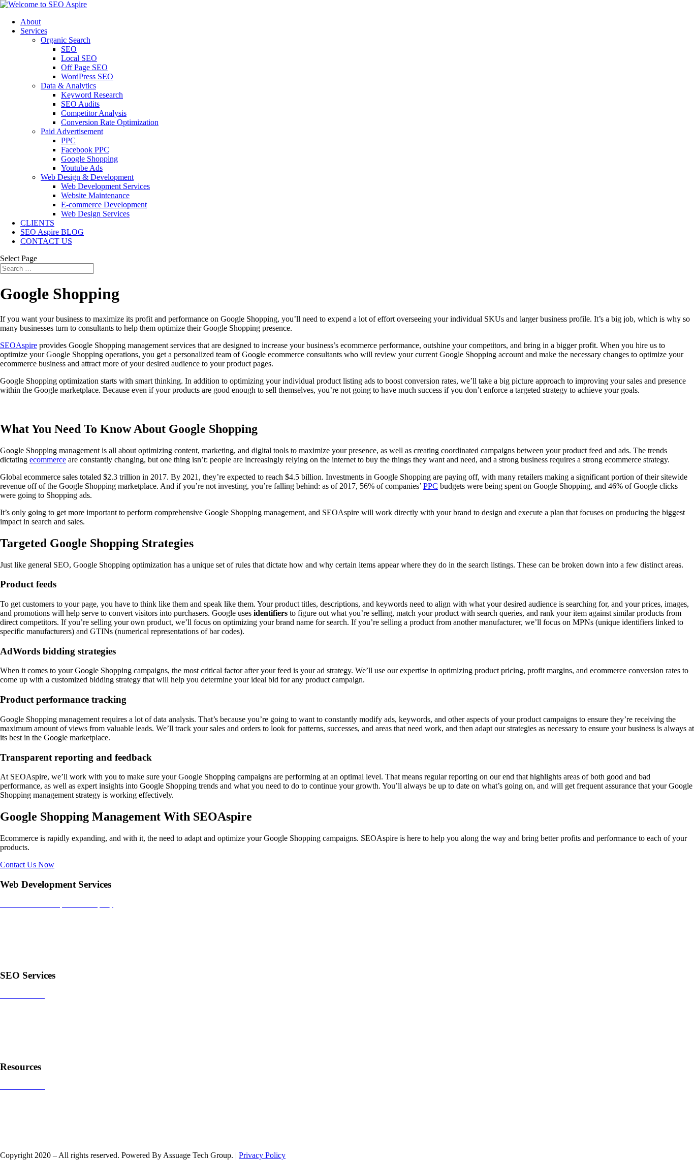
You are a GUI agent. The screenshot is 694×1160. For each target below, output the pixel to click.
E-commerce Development (104, 204)
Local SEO (79, 58)
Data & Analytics (68, 85)
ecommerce (47, 459)
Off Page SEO (84, 67)
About (30, 21)
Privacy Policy (262, 1155)
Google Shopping (89, 158)
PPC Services (22, 1012)
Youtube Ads (82, 168)
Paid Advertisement (72, 131)
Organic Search (65, 40)
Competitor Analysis (94, 113)
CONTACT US (46, 241)
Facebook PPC (85, 149)
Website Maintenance (95, 195)
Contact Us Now (27, 864)
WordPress (17, 1103)
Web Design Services (95, 213)
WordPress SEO (87, 76)
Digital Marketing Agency (42, 956)
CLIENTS (37, 222)
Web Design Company (36, 921)
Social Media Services (35, 1029)
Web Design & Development (87, 177)
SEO (69, 49)
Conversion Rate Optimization (110, 122)
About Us (15, 1138)
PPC (68, 140)
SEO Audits (80, 104)
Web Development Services (105, 186)
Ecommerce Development (41, 938)
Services (33, 30)
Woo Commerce (26, 1120)
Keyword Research (92, 94)
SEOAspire (18, 345)
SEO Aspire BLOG (52, 232)
